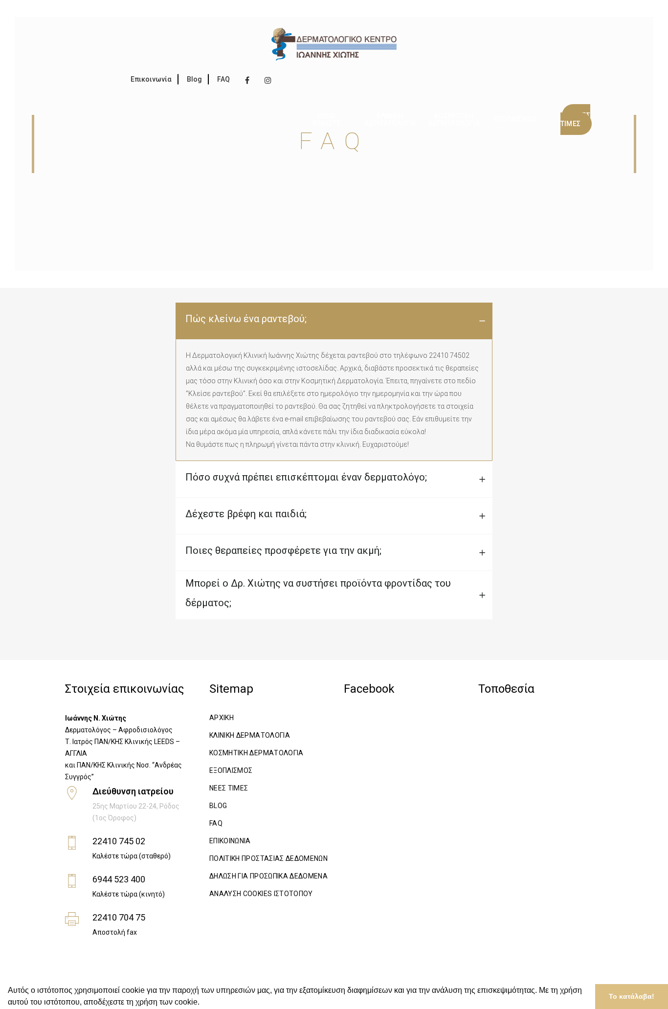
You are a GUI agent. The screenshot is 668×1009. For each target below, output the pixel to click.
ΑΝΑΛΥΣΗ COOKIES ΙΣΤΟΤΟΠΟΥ (261, 894)
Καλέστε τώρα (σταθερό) (131, 856)
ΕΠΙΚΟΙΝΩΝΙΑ (230, 841)
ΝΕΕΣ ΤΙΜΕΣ (228, 788)
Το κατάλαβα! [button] (631, 996)
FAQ (223, 79)
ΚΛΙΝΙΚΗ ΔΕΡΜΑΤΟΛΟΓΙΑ (249, 735)
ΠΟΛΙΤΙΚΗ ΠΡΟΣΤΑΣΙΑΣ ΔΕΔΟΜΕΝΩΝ (268, 858)
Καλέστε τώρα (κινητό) (128, 894)
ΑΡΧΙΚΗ (221, 718)
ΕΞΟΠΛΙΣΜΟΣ (231, 770)
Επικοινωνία (151, 79)
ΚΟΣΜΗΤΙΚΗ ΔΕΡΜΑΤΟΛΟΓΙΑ (256, 753)
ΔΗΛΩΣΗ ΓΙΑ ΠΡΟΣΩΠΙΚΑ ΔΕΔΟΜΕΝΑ (268, 876)
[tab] (334, 321)
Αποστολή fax (114, 932)
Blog (194, 79)
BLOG (218, 806)
